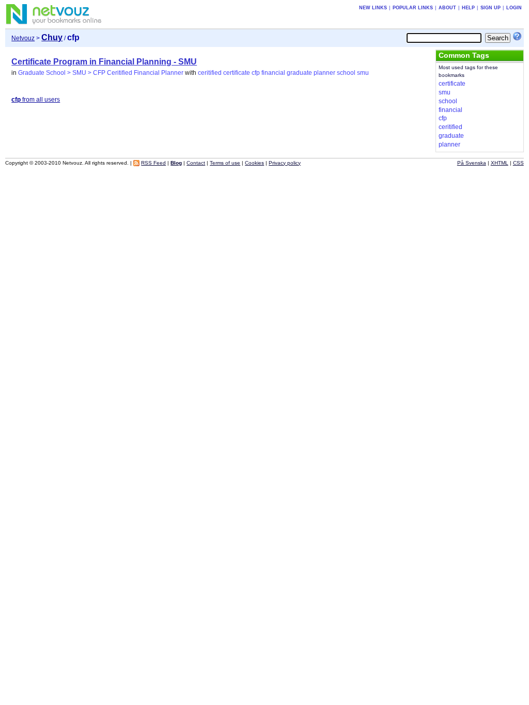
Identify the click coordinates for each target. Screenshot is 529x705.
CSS (518, 163)
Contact (195, 163)
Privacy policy (285, 163)
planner (324, 72)
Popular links (413, 7)
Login (514, 7)
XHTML (499, 163)
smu (363, 72)
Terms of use (225, 163)
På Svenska (471, 163)
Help (468, 7)
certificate (236, 72)
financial (273, 72)
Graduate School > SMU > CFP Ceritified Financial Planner (100, 72)
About (447, 7)
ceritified (210, 72)
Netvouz (23, 38)
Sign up (490, 7)
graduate (299, 72)
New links (373, 7)
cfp (256, 72)
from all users (35, 99)
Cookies (254, 163)
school (346, 72)
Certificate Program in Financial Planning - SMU (104, 61)
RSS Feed (153, 163)
